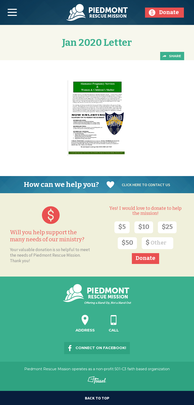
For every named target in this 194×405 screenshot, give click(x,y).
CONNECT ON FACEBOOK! (101, 348)
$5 (122, 227)
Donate (169, 12)
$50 (127, 243)
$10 (143, 227)
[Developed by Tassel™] (97, 382)
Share (175, 56)
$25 (167, 227)
